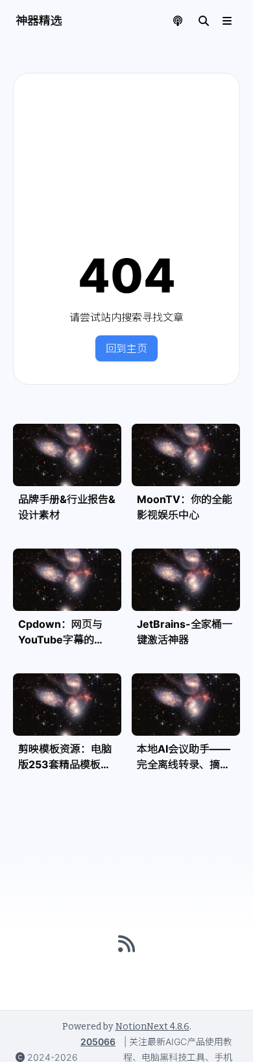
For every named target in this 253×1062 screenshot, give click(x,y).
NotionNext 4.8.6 (152, 1026)
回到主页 (126, 348)
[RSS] (126, 943)
